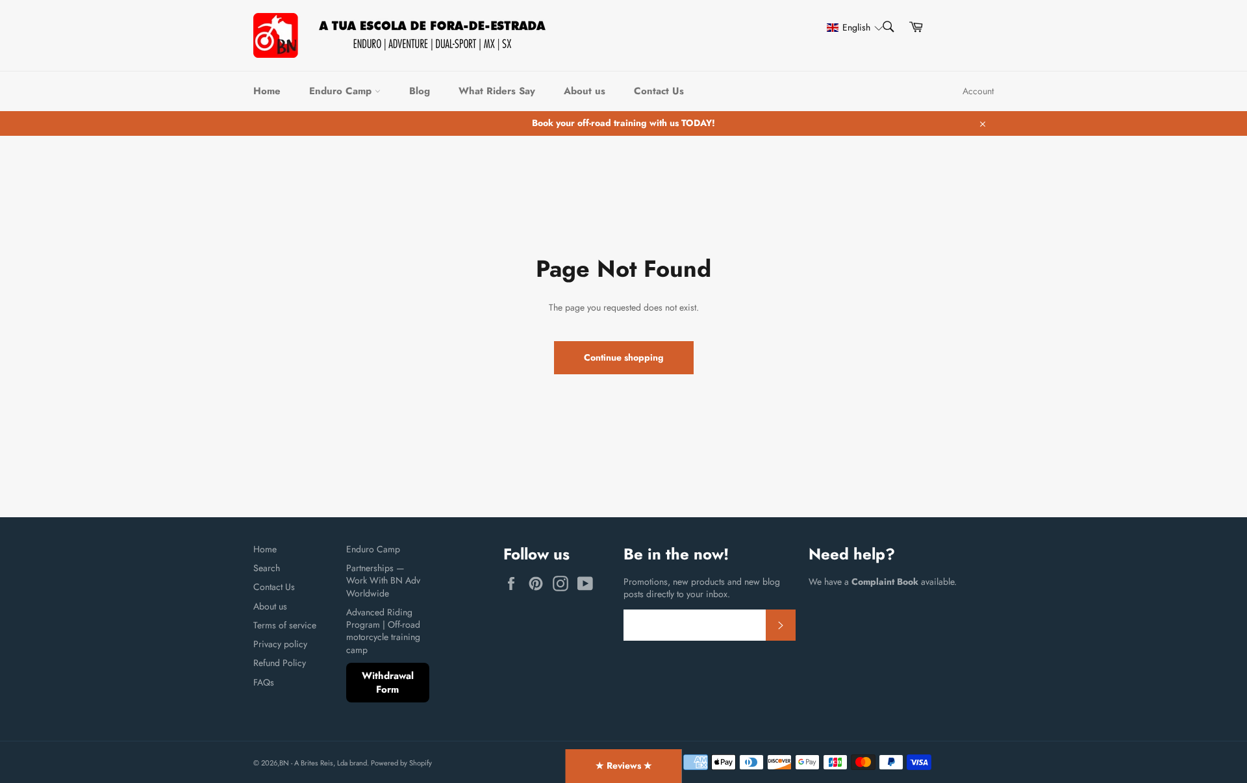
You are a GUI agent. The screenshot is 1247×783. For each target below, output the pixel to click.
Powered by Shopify (401, 763)
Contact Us (659, 91)
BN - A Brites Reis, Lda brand (323, 763)
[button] (849, 27)
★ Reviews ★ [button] (624, 765)
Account (978, 90)
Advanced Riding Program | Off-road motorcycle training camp (383, 631)
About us (584, 91)
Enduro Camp (342, 91)
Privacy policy (280, 643)
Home (267, 91)
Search (266, 567)
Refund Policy (279, 662)
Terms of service (284, 625)
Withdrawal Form (388, 683)
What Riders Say (497, 91)
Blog (419, 91)
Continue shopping (624, 357)
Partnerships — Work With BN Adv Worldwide (383, 580)
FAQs (263, 682)
